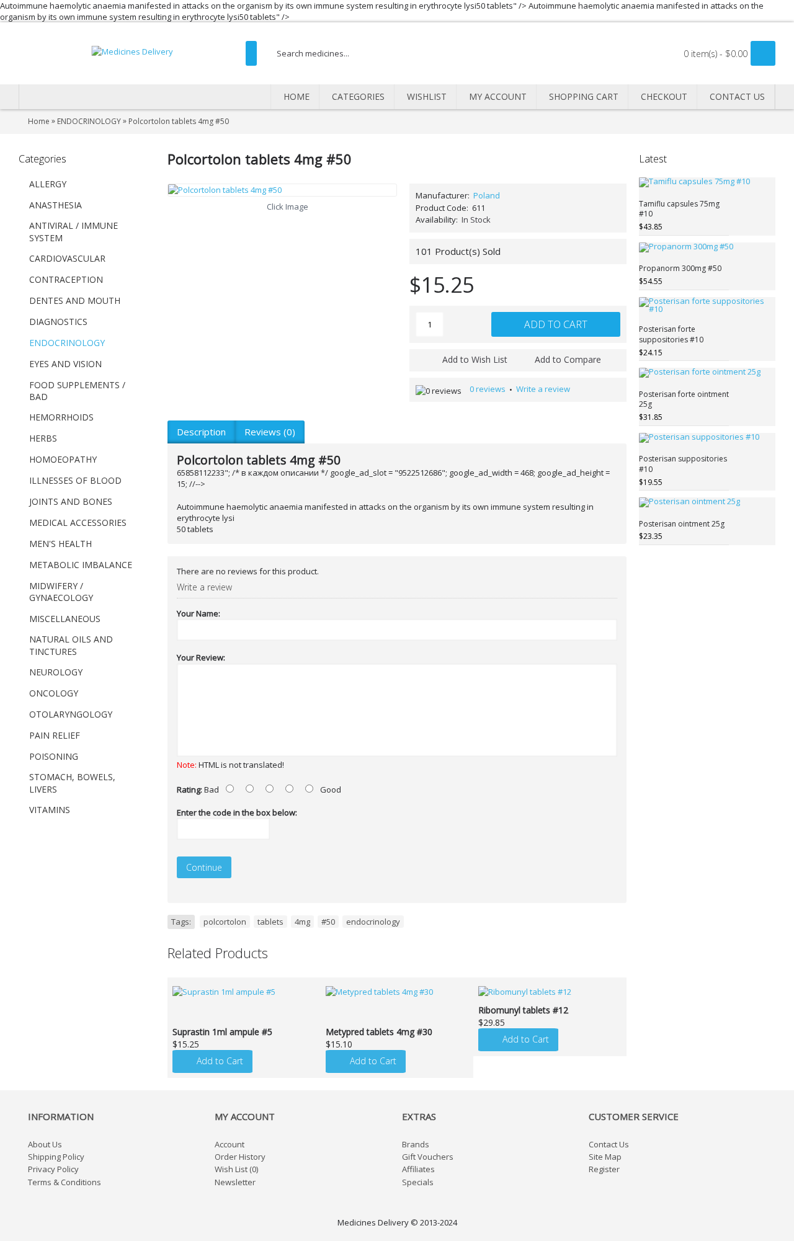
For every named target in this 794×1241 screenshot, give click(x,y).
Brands (415, 1144)
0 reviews (488, 388)
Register (604, 1169)
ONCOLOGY (53, 693)
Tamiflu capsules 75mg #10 (679, 209)
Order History (240, 1156)
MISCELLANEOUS (64, 619)
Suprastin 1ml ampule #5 (222, 1032)
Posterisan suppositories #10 (683, 463)
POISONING (53, 756)
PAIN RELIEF (54, 735)
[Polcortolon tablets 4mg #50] (282, 190)
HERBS (43, 438)
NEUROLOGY (56, 672)
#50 (328, 921)
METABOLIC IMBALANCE (80, 565)
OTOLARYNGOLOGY (70, 714)
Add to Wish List (474, 359)
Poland (486, 195)
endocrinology (373, 921)
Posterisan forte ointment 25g (684, 399)
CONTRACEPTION (66, 279)
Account (229, 1144)
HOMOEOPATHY (63, 459)
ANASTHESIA (55, 205)
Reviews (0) (269, 431)
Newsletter (235, 1182)
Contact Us (609, 1144)
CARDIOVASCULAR (67, 258)
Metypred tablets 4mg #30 (379, 1032)
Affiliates (418, 1169)
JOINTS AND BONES (70, 501)
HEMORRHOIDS (61, 417)
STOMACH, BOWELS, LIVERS (72, 783)
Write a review (543, 388)
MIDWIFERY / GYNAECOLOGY (61, 592)
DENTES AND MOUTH (74, 300)
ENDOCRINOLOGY (67, 343)
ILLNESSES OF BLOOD (75, 480)
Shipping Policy (56, 1156)
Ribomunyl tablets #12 (523, 1010)
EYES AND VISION (65, 364)
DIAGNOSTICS (58, 321)
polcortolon (224, 921)
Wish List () (236, 1169)
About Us (45, 1144)
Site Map (605, 1156)
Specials (418, 1182)
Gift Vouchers (427, 1156)
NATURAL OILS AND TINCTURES (71, 645)
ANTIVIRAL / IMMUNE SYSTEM (73, 232)
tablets (270, 921)
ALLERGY (47, 184)
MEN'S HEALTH (60, 543)
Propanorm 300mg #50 (680, 268)
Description (201, 431)
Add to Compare (568, 359)
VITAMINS (49, 810)
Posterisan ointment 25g (682, 523)
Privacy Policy (53, 1169)
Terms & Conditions (64, 1182)
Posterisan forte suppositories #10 (671, 334)
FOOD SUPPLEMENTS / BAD (77, 391)
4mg (302, 921)
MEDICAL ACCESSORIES (78, 522)
